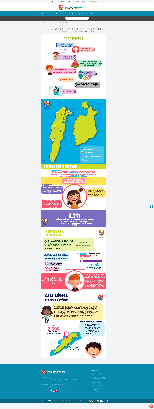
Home (42, 22)
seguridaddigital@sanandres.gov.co (66, 384)
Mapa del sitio (55, 400)
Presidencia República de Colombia (99, 373)
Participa (74, 13)
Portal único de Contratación (97, 374)
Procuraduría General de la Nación (98, 378)
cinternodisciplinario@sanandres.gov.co (65, 380)
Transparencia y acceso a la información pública (70, 1)
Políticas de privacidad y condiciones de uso (75, 400)
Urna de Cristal (95, 390)
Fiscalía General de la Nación (97, 383)
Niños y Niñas (59, 22)
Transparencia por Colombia (97, 382)
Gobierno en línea (95, 380)
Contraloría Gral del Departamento (98, 387)
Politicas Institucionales (62, 400)
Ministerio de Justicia (96, 391)
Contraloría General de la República (99, 377)
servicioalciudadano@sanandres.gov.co (68, 379)
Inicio (43, 13)
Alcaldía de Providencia (96, 385)
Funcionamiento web (89, 31)
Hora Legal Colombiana (96, 389)
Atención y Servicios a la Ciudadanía (87, 1)
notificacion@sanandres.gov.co (60, 383)
